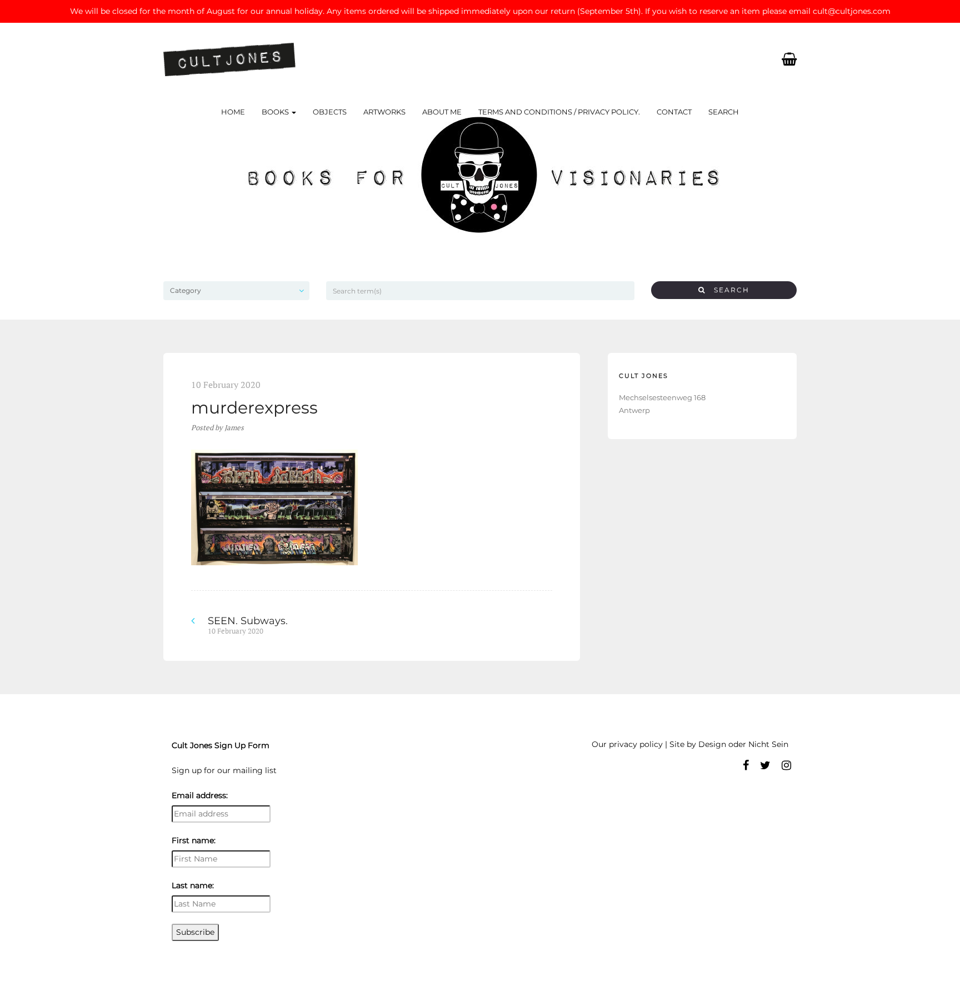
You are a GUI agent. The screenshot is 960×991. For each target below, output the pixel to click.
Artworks (384, 111)
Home (233, 111)
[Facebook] (746, 765)
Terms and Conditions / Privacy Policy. (559, 111)
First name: (194, 840)
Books (276, 111)
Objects (330, 111)
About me (442, 111)
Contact (674, 111)
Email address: (200, 795)
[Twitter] (765, 765)
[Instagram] (786, 765)
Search (723, 111)
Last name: (193, 885)
